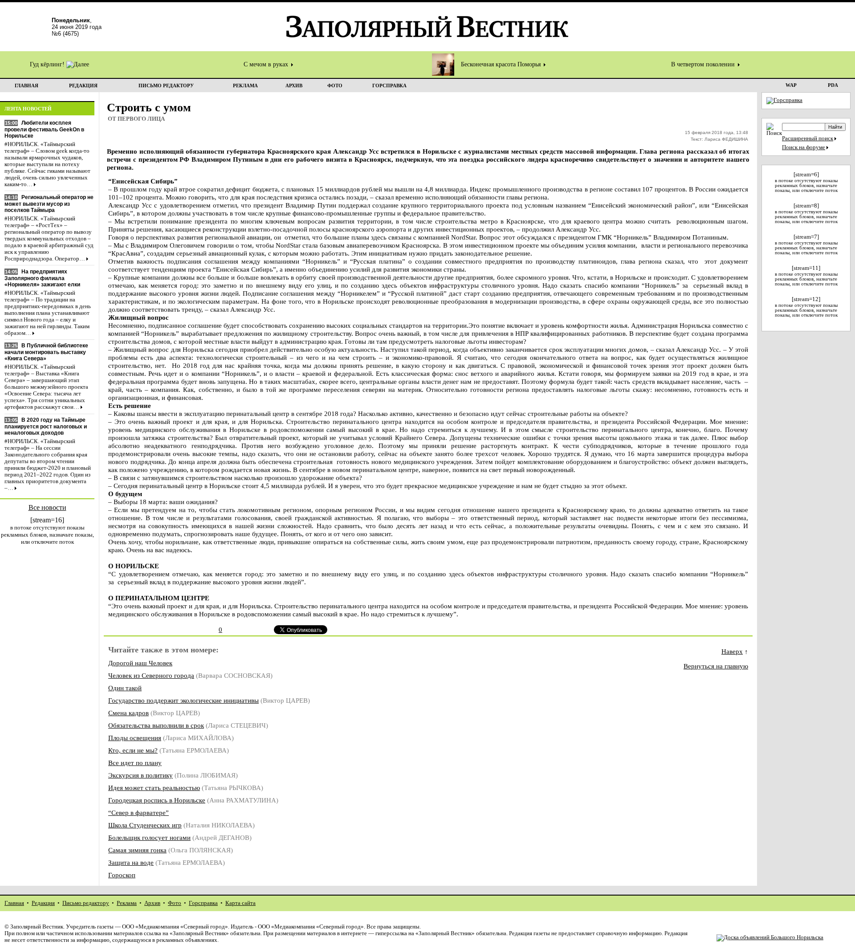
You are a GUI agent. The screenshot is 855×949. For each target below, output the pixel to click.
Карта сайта (240, 903)
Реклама (127, 903)
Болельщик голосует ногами (149, 837)
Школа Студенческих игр (145, 825)
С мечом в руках (267, 64)
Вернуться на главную (716, 666)
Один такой (125, 688)
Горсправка (203, 903)
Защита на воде (131, 862)
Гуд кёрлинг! (48, 64)
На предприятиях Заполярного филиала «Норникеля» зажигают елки (42, 278)
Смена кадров (128, 713)
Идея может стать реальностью (154, 787)
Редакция (43, 903)
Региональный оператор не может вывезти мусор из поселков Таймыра (49, 203)
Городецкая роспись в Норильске (156, 800)
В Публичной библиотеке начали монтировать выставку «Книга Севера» (46, 352)
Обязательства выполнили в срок (156, 725)
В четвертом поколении (704, 64)
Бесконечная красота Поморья (501, 64)
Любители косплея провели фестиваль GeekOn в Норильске (44, 129)
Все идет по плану (135, 762)
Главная (14, 903)
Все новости (47, 507)
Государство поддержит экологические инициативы (183, 700)
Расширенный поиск (807, 138)
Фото (174, 903)
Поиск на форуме (803, 147)
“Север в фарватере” (138, 812)
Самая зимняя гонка (137, 850)
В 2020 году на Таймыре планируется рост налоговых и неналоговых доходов (45, 426)
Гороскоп (121, 875)
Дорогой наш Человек (140, 663)
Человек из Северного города (151, 675)
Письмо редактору (85, 903)
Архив (152, 903)
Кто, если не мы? (133, 750)
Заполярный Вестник (36, 927)
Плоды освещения (134, 737)
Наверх (732, 651)
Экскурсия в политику (140, 775)
